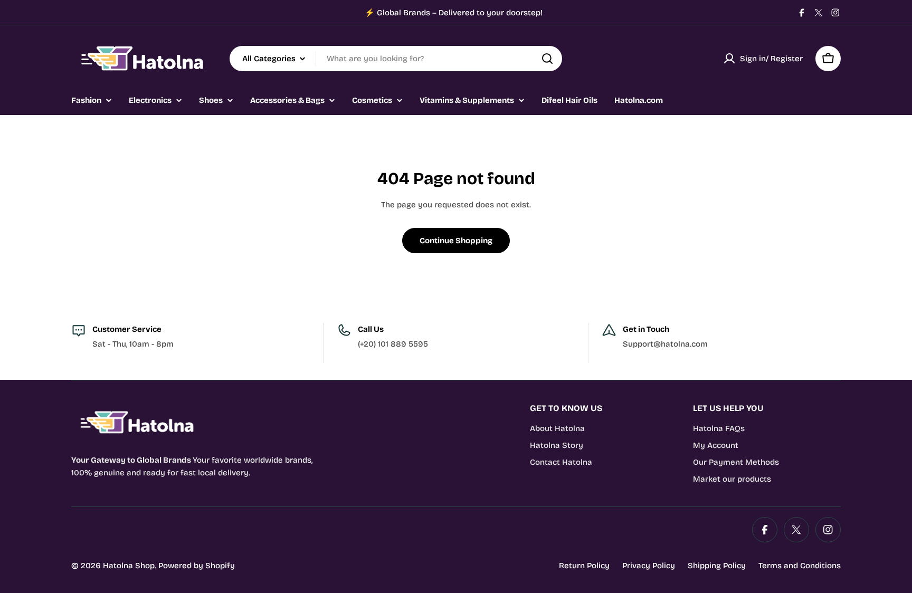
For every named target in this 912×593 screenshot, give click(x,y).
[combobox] (396, 58)
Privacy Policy (648, 565)
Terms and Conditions (799, 565)
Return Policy (584, 565)
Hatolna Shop (129, 565)
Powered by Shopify (196, 565)
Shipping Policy (717, 565)
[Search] (547, 58)
